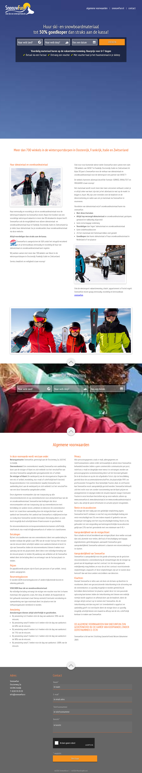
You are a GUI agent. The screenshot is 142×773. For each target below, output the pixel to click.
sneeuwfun (78, 295)
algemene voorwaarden (96, 8)
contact (132, 8)
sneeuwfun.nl (118, 8)
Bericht (56, 719)
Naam (56, 682)
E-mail (56, 694)
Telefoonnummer (60, 706)
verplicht (57, 753)
